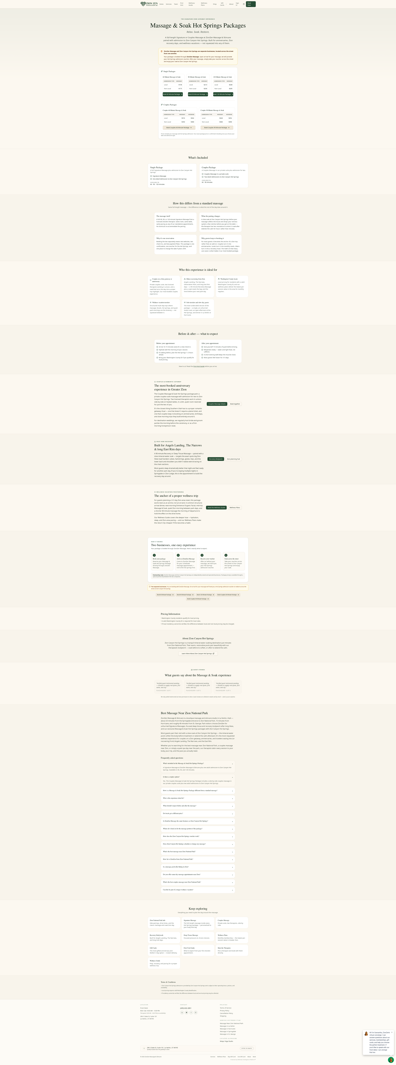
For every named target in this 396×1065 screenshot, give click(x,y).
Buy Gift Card (232, 1057)
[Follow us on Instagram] (195, 1012)
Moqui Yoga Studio (226, 1041)
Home (161, 4)
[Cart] (244, 4)
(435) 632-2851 (185, 1008)
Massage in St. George (228, 1034)
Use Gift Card (241, 1057)
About (231, 4)
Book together (235, 404)
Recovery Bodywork (215, 459)
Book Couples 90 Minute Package (215, 128)
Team (176, 4)
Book (254, 1057)
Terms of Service (225, 1008)
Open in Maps (247, 1048)
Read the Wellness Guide (216, 508)
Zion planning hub (233, 459)
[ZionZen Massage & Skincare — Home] (149, 4)
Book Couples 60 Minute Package (177, 128)
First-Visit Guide (198, 366)
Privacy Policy (224, 1011)
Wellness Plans (204, 4)
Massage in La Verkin (227, 1026)
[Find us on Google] (182, 1012)
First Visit (181, 4)
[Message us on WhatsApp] (186, 1012)
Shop (215, 4)
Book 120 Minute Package (222, 94)
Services (169, 4)
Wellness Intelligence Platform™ (247, 1059)
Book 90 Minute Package (196, 94)
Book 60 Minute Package (171, 94)
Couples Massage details (217, 404)
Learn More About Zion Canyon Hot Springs (197, 653)
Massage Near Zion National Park (231, 1023)
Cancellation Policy (226, 1013)
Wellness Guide (192, 4)
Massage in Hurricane (227, 1029)
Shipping (223, 1016)
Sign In (237, 4)
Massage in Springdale (228, 1031)
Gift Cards (222, 4)
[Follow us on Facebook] (191, 1012)
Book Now (249, 4)
